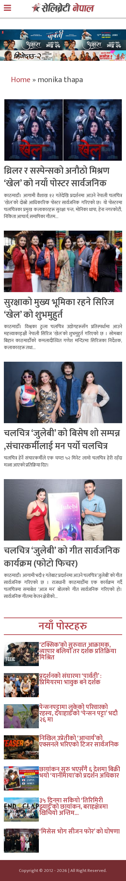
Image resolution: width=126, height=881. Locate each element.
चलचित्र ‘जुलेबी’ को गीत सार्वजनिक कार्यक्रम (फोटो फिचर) (62, 557)
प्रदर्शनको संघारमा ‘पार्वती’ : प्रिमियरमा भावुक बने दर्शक (70, 679)
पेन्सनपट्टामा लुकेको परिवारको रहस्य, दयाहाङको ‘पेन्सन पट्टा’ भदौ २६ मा (78, 713)
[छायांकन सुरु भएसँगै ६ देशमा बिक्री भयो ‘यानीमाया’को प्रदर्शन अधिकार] (22, 778)
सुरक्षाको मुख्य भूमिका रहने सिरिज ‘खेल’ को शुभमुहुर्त (59, 309)
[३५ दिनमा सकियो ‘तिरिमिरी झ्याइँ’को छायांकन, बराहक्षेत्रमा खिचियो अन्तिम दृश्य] (22, 809)
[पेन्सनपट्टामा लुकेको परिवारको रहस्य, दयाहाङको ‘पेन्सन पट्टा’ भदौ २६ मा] (22, 716)
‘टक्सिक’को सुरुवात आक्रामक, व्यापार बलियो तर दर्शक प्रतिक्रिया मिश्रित (77, 651)
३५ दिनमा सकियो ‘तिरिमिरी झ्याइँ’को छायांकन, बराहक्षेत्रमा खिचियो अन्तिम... (73, 806)
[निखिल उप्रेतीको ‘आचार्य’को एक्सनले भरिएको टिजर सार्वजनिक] (22, 747)
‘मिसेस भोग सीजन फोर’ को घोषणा (79, 832)
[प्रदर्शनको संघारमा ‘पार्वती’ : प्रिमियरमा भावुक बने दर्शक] (22, 685)
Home (20, 79)
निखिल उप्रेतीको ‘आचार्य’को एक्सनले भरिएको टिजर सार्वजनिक (79, 741)
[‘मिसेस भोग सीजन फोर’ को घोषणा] (22, 841)
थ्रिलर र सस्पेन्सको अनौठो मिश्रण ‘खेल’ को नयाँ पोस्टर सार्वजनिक (57, 177)
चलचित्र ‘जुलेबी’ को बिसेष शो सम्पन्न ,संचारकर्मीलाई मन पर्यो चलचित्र (62, 440)
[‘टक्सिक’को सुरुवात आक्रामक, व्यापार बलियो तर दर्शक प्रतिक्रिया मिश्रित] (22, 654)
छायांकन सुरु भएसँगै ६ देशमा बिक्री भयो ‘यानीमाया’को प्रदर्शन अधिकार (79, 772)
